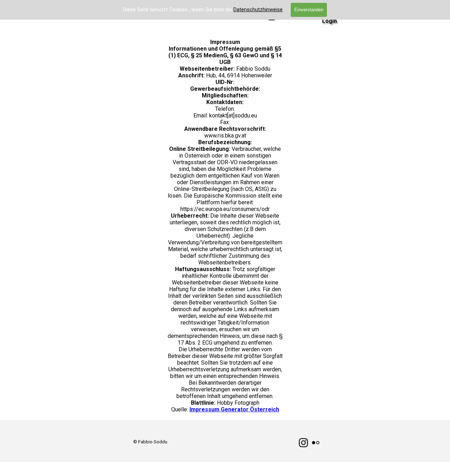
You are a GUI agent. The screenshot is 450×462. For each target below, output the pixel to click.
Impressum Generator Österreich (234, 409)
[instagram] (303, 442)
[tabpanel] (150, 441)
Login (329, 21)
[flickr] (315, 442)
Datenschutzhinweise (258, 9)
